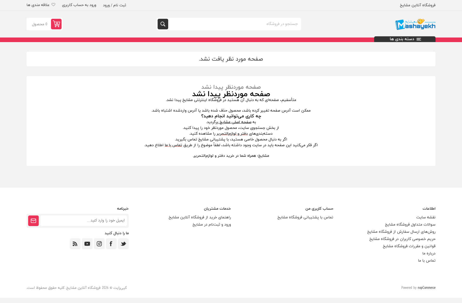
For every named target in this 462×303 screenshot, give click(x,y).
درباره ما (429, 253)
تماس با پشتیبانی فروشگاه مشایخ (305, 217)
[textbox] (234, 24)
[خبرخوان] (75, 243)
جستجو (163, 24)
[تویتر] (123, 243)
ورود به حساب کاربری (79, 5)
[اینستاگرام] (99, 243)
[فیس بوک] (111, 243)
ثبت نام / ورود (114, 5)
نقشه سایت (426, 217)
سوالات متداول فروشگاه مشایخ (410, 224)
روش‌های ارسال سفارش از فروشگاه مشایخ (401, 231)
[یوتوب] (87, 243)
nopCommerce (427, 287)
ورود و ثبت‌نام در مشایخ (211, 224)
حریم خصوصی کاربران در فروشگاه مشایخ (402, 239)
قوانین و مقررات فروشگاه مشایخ (409, 246)
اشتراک (33, 220)
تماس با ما (427, 260)
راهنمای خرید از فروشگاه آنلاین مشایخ (200, 217)
